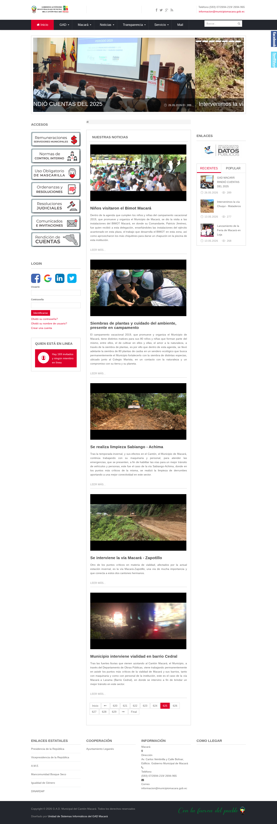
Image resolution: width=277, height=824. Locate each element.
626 (175, 705)
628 (104, 711)
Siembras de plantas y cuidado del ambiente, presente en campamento (133, 325)
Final (134, 711)
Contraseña (36, 299)
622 (135, 705)
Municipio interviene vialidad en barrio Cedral (133, 656)
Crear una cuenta (41, 327)
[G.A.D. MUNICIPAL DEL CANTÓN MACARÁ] (50, 9)
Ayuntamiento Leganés (100, 748)
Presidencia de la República (47, 748)
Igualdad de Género (43, 782)
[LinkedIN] (59, 278)
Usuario (35, 287)
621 (125, 705)
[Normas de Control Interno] (56, 155)
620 (115, 705)
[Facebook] (35, 278)
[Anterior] (105, 706)
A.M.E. (35, 765)
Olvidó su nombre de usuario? (49, 323)
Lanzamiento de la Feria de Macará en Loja (229, 230)
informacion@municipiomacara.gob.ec (222, 11)
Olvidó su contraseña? (44, 318)
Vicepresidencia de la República (50, 757)
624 (155, 705)
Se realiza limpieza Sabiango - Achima (126, 447)
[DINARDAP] (221, 150)
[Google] (47, 278)
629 (114, 711)
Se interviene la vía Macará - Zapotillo (126, 558)
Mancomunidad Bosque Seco (48, 774)
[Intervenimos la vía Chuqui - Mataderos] (207, 206)
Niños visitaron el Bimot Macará (120, 208)
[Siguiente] (123, 712)
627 (94, 711)
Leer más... (98, 249)
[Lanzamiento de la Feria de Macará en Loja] (207, 230)
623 (145, 705)
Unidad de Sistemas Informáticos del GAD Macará (78, 816)
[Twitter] (72, 278)
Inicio (95, 705)
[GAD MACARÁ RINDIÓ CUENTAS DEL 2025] (207, 182)
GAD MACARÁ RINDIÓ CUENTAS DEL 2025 (228, 182)
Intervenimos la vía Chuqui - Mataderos (86, 104)
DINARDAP (37, 791)
